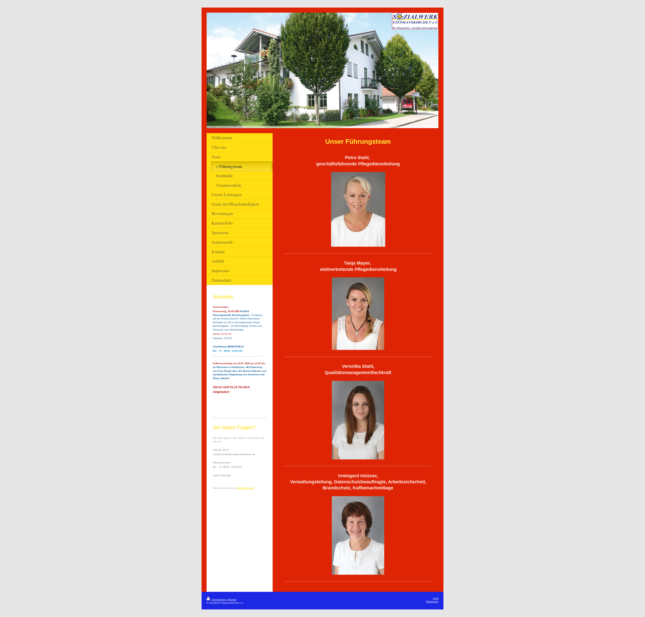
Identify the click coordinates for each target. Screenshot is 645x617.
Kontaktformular (245, 488)
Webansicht (432, 601)
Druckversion (219, 599)
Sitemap (232, 599)
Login (435, 598)
